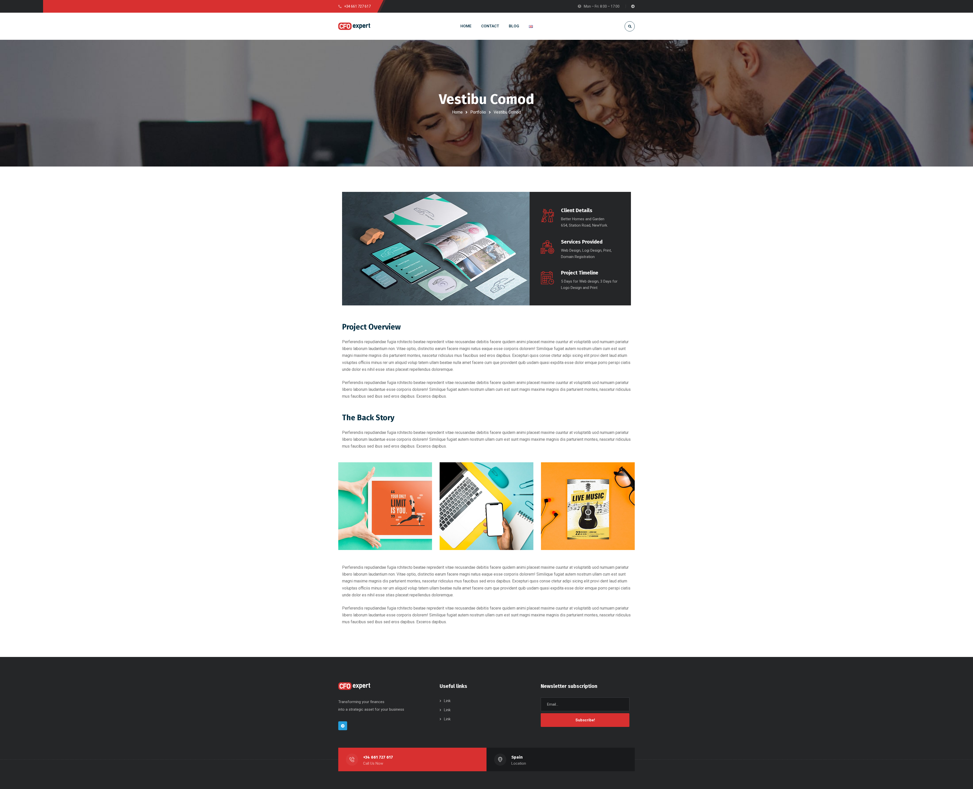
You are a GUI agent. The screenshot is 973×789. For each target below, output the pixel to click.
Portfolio (478, 112)
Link (447, 701)
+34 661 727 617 (378, 757)
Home (457, 112)
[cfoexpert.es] (354, 26)
